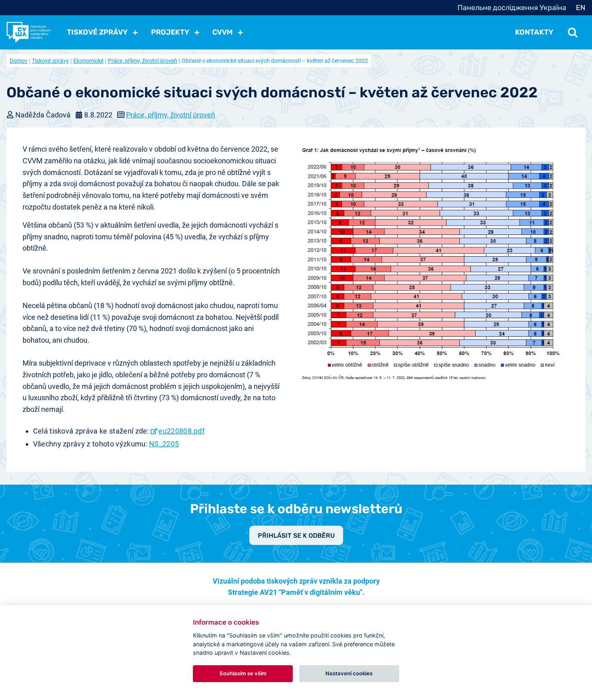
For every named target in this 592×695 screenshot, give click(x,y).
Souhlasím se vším (243, 673)
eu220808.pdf (181, 431)
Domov (18, 61)
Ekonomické (88, 61)
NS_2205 (164, 444)
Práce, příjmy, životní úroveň (142, 61)
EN (581, 7)
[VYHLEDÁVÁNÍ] (573, 32)
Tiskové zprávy (50, 61)
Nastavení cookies (349, 673)
